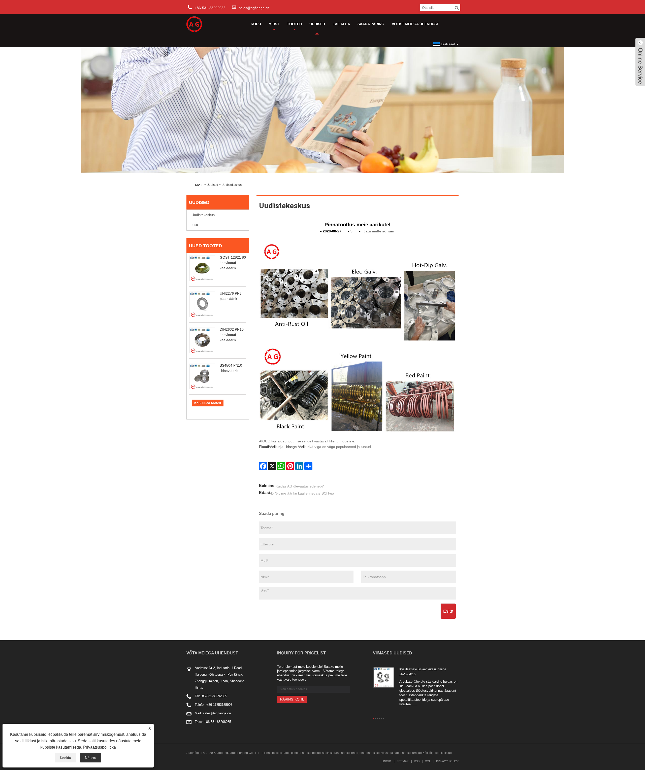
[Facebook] (263, 466)
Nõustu (90, 758)
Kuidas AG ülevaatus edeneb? (300, 486)
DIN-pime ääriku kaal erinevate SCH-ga (302, 493)
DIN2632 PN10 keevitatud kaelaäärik (232, 334)
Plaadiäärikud (270, 447)
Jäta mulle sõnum (379, 231)
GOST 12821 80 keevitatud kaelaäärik (233, 262)
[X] (272, 466)
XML (428, 761)
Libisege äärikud (296, 447)
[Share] (308, 466)
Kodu (256, 24)
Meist (274, 24)
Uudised (317, 24)
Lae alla (341, 24)
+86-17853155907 (219, 705)
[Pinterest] (290, 466)
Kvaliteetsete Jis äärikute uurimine (422, 669)
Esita (448, 611)
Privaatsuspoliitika (99, 747)
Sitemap (402, 761)
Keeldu (65, 758)
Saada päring (371, 24)
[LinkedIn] (299, 466)
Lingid (386, 761)
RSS (417, 761)
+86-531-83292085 (213, 696)
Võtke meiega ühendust (415, 24)
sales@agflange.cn (254, 8)
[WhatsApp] (281, 466)
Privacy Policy (447, 761)
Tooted (294, 24)
